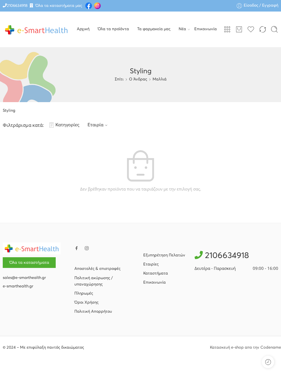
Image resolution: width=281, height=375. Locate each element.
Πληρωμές (83, 293)
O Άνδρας (138, 79)
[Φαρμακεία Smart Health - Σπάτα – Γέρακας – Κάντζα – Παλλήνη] (36, 29)
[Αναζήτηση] (274, 29)
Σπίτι (119, 79)
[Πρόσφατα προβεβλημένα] (268, 362)
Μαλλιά (160, 79)
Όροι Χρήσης (86, 302)
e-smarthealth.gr (18, 286)
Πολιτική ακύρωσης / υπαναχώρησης (93, 281)
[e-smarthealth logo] (32, 248)
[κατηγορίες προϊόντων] (227, 29)
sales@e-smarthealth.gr (24, 278)
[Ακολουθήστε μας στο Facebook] (76, 248)
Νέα (182, 29)
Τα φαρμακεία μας (153, 29)
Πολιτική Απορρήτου (93, 312)
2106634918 (17, 6)
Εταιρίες (151, 264)
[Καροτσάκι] (239, 29)
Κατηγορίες (67, 125)
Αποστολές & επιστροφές (97, 269)
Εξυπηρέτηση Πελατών (164, 255)
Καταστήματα (155, 273)
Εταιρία (95, 125)
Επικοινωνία (205, 29)
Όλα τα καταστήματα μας (58, 6)
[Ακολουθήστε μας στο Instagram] (86, 248)
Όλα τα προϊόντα (113, 29)
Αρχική (83, 29)
